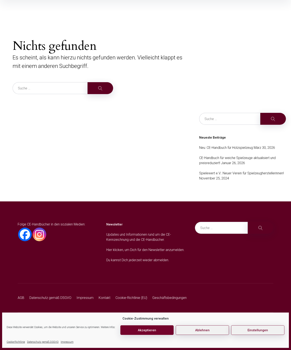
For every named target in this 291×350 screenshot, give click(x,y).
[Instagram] (39, 234)
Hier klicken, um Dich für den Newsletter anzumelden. (145, 250)
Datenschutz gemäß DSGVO (43, 341)
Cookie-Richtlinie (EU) (131, 298)
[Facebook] (25, 234)
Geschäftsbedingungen (169, 298)
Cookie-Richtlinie (16, 341)
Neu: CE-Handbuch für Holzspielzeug (226, 148)
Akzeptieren (147, 330)
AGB (21, 298)
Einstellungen (258, 330)
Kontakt (104, 298)
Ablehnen (202, 330)
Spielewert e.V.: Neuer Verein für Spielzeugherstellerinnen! (241, 173)
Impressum (67, 341)
